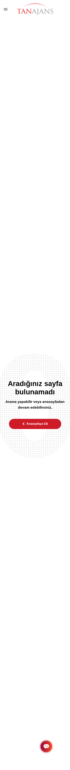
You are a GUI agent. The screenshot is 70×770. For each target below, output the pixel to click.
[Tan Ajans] (35, 9)
